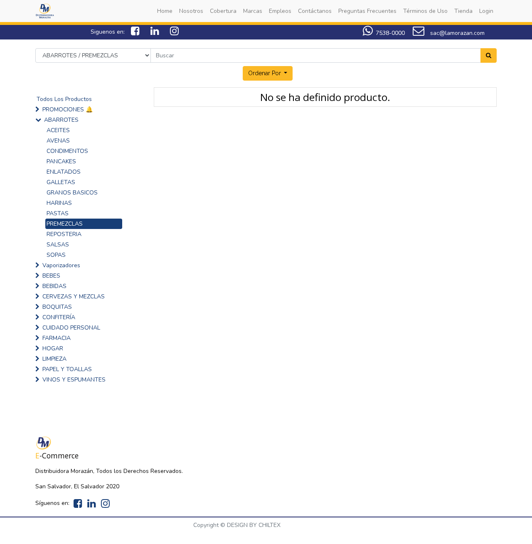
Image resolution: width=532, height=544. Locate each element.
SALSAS (58, 245)
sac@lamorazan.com (457, 33)
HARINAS (59, 203)
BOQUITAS (57, 307)
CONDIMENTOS (67, 151)
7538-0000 (390, 33)
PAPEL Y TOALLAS (67, 369)
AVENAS (58, 141)
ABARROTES (61, 120)
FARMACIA (56, 338)
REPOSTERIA (64, 234)
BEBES (51, 276)
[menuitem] (165, 11)
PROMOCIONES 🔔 (67, 109)
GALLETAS (61, 182)
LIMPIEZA (54, 359)
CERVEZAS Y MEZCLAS (73, 296)
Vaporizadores (61, 265)
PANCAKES (61, 161)
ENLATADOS (64, 172)
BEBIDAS (54, 286)
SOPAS (56, 255)
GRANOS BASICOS (72, 193)
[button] (268, 73)
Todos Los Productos (64, 99)
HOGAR (52, 348)
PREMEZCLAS (65, 224)
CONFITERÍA (58, 317)
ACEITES (58, 130)
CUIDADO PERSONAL (71, 328)
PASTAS (58, 213)
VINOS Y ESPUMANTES (74, 380)
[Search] (488, 55)
